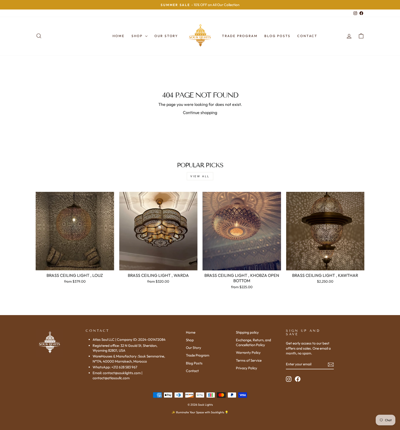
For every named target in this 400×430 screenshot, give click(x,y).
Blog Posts (277, 36)
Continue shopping (200, 112)
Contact (307, 36)
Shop (137, 36)
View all (200, 176)
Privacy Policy (246, 368)
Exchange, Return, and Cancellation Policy (253, 342)
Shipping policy (247, 332)
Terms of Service (249, 360)
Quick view (74, 265)
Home (118, 36)
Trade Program (239, 36)
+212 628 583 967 (124, 367)
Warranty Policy (248, 352)
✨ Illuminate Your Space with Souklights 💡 (200, 412)
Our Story (166, 36)
